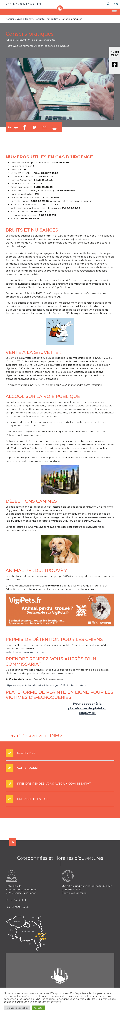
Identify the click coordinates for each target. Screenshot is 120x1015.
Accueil (10, 18)
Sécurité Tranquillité (46, 18)
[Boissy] (60, 972)
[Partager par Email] (45, 127)
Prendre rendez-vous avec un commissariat (54, 783)
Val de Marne (28, 768)
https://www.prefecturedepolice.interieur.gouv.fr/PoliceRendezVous (45, 685)
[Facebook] (115, 65)
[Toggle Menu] (114, 11)
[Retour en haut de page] (12, 842)
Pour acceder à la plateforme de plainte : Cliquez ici (87, 708)
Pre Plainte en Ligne (33, 799)
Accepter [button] (38, 1008)
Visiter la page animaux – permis (25, 652)
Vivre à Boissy (24, 18)
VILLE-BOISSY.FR (24, 4)
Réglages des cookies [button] (17, 1008)
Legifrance (26, 753)
